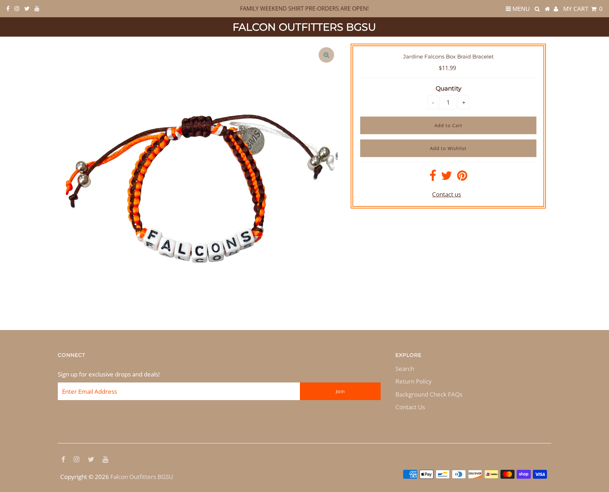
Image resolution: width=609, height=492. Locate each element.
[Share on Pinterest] (462, 178)
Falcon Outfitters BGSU (304, 27)
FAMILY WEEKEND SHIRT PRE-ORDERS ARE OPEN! (304, 8)
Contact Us (410, 407)
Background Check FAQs (428, 394)
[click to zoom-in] (326, 55)
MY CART (583, 9)
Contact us (446, 194)
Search (404, 369)
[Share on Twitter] (446, 178)
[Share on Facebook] (432, 178)
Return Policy (413, 381)
